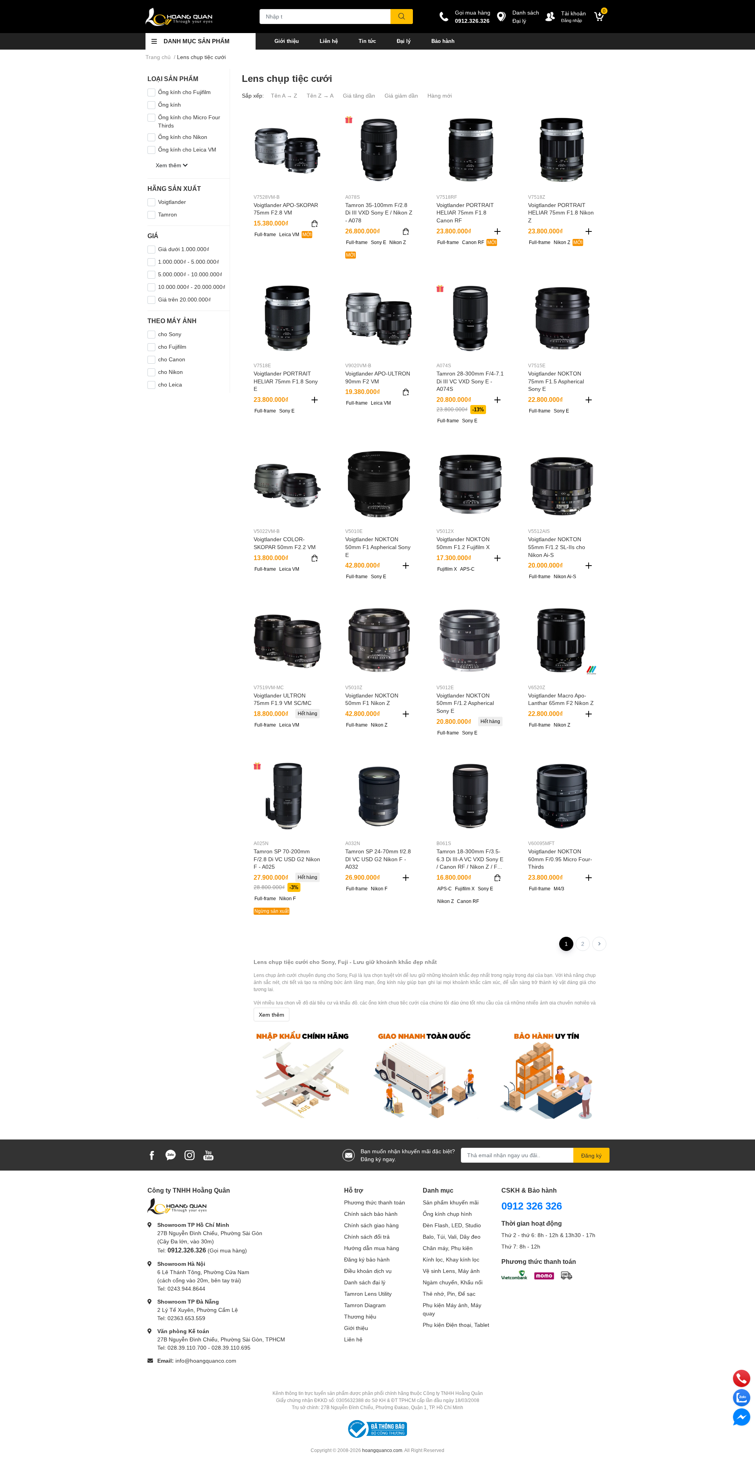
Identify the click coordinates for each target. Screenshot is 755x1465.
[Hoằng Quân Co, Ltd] (194, 16)
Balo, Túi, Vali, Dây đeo (452, 1236)
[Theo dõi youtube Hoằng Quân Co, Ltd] (208, 1154)
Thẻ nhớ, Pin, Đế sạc (449, 1293)
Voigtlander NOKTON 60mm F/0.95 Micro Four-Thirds (560, 859)
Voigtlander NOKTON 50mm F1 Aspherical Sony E (378, 547)
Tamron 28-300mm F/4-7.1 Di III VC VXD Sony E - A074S (470, 381)
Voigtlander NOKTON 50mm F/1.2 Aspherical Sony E (465, 703)
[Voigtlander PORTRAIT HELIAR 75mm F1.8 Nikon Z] (562, 150)
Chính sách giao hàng (371, 1225)
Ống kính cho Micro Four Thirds (189, 121)
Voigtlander (172, 201)
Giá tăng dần (359, 95)
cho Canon (171, 359)
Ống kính (169, 104)
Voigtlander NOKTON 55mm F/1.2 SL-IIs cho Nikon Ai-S (556, 547)
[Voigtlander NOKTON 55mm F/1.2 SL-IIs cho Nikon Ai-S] (562, 484)
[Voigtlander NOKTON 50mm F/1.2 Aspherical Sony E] (470, 640)
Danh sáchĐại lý (525, 16)
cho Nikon (170, 371)
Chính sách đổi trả (367, 1236)
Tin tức (367, 41)
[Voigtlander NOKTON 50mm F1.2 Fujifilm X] (470, 484)
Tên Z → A (320, 95)
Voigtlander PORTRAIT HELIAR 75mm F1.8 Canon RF (465, 213)
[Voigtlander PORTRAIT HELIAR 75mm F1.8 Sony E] (287, 318)
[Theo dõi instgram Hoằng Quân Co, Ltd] (189, 1154)
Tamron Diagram (365, 1305)
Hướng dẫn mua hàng (371, 1248)
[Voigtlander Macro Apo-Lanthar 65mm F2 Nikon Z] (562, 640)
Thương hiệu (360, 1316)
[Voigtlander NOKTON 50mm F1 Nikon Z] (379, 640)
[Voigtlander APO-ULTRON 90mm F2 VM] (379, 318)
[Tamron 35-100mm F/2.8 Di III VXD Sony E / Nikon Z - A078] (379, 150)
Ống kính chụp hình (447, 1213)
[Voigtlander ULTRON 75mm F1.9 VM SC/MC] (287, 640)
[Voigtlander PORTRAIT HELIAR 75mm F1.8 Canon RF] (470, 150)
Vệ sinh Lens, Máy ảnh (451, 1270)
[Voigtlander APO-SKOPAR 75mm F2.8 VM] (287, 150)
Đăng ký (591, 1155)
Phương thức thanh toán (374, 1202)
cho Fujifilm (172, 346)
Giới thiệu (286, 41)
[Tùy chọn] (314, 223)
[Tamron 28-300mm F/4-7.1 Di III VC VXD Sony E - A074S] (470, 318)
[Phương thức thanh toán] (536, 1274)
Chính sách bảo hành (371, 1213)
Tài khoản (573, 13)
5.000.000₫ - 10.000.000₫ (190, 274)
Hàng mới (439, 95)
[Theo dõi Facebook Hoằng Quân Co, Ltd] (151, 1154)
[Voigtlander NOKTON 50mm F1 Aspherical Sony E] (379, 484)
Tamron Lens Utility (368, 1293)
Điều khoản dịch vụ (368, 1270)
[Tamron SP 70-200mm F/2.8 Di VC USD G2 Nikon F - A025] (287, 796)
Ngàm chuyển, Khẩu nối (452, 1282)
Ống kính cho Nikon (182, 136)
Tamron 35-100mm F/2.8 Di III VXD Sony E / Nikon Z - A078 (378, 213)
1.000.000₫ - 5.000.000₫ (188, 261)
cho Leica (170, 384)
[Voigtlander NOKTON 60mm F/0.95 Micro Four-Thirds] (562, 796)
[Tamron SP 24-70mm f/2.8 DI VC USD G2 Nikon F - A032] (379, 796)
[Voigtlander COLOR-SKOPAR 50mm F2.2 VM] (287, 484)
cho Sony (169, 334)
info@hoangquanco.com (205, 1360)
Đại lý (404, 41)
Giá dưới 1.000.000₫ (183, 249)
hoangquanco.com (382, 1450)
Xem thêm (271, 1014)
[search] (401, 16)
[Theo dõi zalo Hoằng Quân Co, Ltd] (170, 1154)
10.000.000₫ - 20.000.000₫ (191, 286)
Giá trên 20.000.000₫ (184, 299)
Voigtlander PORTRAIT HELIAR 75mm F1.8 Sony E (286, 381)
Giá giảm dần (401, 95)
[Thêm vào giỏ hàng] (497, 231)
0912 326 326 (531, 1205)
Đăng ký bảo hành (367, 1259)
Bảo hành (443, 41)
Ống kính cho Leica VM (187, 149)
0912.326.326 (472, 20)
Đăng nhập (571, 20)
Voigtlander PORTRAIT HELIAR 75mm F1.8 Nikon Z (561, 213)
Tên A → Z (284, 95)
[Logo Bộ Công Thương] (377, 1428)
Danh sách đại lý (364, 1282)
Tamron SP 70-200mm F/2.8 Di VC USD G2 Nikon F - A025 (287, 859)
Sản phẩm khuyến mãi (451, 1202)
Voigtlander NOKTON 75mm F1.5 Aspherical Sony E (556, 381)
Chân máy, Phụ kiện (448, 1248)
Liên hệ (329, 41)
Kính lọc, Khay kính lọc (451, 1259)
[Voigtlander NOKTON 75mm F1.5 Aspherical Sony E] (562, 318)
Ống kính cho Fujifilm (184, 92)
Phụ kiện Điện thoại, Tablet (456, 1324)
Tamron (167, 214)
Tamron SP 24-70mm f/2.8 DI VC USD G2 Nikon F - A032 (378, 859)
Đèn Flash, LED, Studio (452, 1225)
